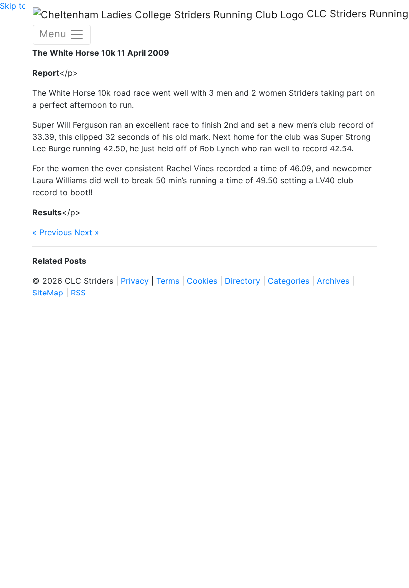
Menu (54, 34)
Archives (333, 281)
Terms (167, 281)
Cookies (202, 281)
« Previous (52, 232)
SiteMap (47, 292)
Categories (288, 281)
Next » (86, 232)
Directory (242, 281)
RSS (78, 292)
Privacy (135, 281)
